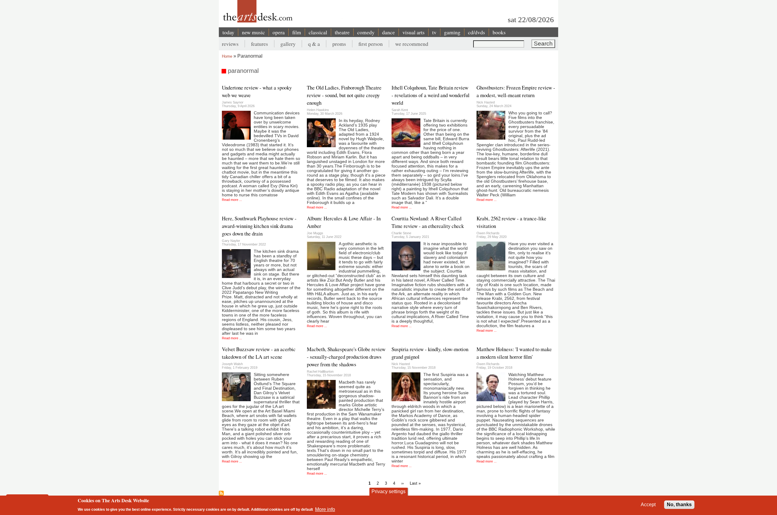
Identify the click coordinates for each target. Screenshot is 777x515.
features (259, 43)
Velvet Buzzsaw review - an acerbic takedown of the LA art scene (259, 353)
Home (227, 56)
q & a (314, 43)
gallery (288, 43)
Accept (648, 504)
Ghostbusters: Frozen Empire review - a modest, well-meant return (516, 91)
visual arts (413, 32)
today (228, 32)
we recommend (411, 43)
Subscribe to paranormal (221, 493)
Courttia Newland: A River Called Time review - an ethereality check (428, 222)
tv (434, 32)
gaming (452, 32)
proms (339, 43)
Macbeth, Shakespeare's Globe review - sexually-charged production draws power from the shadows (346, 357)
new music (253, 32)
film (296, 32)
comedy (366, 32)
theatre (342, 32)
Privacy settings (388, 491)
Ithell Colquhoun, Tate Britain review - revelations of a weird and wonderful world (431, 95)
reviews (230, 43)
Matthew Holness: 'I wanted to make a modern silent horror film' (514, 353)
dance (388, 32)
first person (370, 43)
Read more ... (232, 200)
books (499, 32)
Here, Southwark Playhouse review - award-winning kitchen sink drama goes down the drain (259, 226)
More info (325, 509)
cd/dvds (476, 32)
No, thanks (679, 504)
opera (279, 32)
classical (318, 32)
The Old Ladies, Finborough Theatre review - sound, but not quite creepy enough (344, 95)
